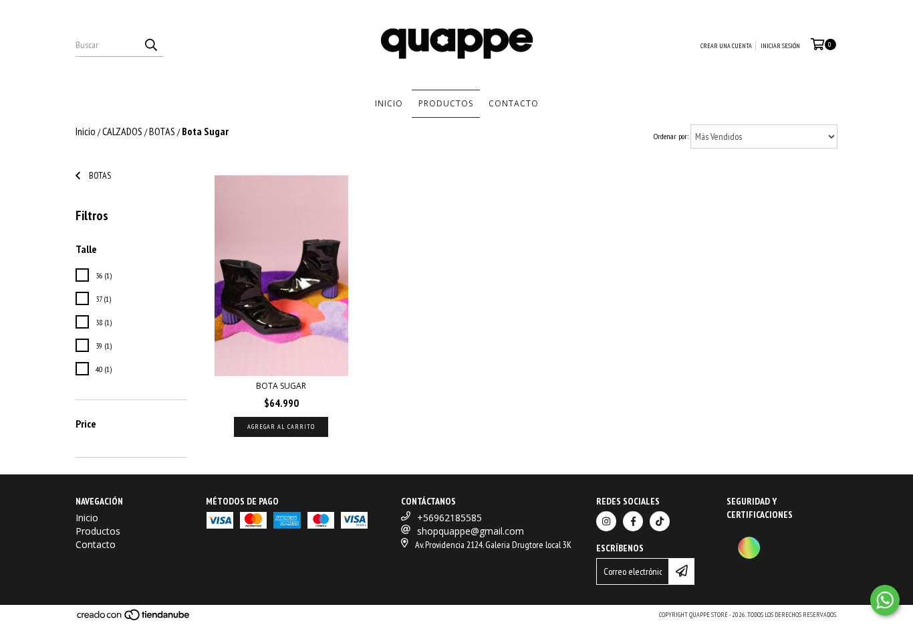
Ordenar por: (671, 136)
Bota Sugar (281, 385)
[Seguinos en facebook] (633, 521)
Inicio (389, 103)
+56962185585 (449, 517)
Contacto (514, 103)
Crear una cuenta (726, 45)
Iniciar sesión (780, 45)
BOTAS (162, 131)
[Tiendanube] (134, 618)
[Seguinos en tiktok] (660, 521)
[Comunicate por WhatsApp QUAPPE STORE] (885, 600)
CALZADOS (122, 131)
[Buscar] (150, 45)
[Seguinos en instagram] (606, 521)
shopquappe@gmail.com (470, 531)
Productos (445, 103)
